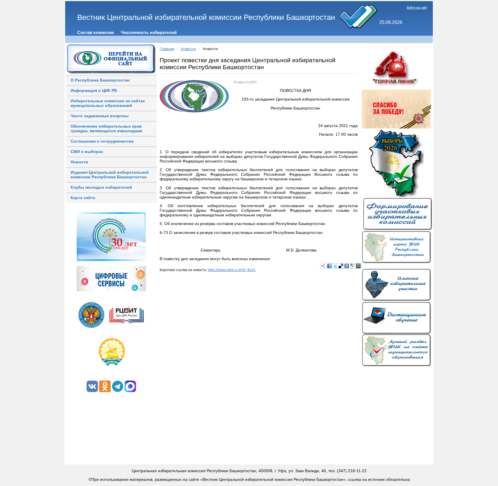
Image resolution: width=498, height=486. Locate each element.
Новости (79, 162)
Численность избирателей (149, 32)
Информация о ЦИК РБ (94, 90)
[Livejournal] (352, 266)
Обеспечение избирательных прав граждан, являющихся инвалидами (106, 128)
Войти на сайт (417, 7)
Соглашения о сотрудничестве (102, 141)
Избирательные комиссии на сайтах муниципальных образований (108, 103)
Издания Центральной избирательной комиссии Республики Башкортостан (110, 174)
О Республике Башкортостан (100, 80)
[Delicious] (341, 266)
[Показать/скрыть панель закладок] (323, 266)
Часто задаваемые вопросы (100, 116)
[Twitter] (335, 266)
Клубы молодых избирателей (101, 187)
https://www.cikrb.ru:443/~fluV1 (232, 270)
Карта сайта (83, 197)
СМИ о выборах (87, 151)
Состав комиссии (95, 32)
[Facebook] (329, 266)
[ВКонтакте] (346, 266)
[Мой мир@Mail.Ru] (358, 266)
